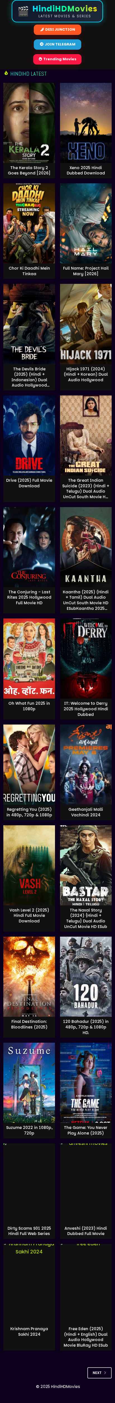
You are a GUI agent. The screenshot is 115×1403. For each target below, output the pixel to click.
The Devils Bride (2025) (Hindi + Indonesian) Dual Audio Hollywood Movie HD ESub (29, 380)
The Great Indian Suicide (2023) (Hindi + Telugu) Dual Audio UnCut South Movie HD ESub (85, 491)
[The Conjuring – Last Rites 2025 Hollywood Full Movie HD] (29, 547)
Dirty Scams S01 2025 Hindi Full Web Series (29, 1231)
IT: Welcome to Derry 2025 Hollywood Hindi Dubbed (86, 709)
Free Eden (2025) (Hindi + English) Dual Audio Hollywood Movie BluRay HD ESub (86, 1337)
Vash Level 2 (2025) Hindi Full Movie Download (29, 915)
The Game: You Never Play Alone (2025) (85, 1130)
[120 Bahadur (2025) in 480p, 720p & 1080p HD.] (86, 977)
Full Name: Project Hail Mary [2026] (86, 271)
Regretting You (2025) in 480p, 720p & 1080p (29, 812)
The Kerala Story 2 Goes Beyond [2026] (29, 170)
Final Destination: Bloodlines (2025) (29, 1024)
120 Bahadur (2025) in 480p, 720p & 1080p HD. (86, 1027)
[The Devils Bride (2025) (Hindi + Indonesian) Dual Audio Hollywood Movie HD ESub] (29, 324)
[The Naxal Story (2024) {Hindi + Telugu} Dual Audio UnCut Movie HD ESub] (86, 865)
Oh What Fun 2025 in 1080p (29, 706)
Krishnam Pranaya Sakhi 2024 (29, 1331)
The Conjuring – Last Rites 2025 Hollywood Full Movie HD (29, 597)
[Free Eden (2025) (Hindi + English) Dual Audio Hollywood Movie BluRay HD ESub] (86, 1284)
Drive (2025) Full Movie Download (29, 483)
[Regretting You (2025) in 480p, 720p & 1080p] (29, 765)
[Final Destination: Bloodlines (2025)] (29, 977)
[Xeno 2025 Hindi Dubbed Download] (86, 123)
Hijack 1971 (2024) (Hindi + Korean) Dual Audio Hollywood (86, 374)
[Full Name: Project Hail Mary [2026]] (86, 223)
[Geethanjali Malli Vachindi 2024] (86, 765)
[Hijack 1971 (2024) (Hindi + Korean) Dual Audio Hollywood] (86, 324)
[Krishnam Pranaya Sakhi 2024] (29, 1284)
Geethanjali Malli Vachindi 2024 (85, 812)
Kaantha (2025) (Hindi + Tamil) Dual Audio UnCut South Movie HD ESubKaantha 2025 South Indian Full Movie (86, 605)
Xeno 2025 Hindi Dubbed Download (86, 170)
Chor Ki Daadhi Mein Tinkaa (29, 271)
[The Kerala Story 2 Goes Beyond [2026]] (29, 123)
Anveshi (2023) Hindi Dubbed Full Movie (85, 1231)
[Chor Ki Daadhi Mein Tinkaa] (29, 223)
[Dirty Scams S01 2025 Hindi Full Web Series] (29, 1183)
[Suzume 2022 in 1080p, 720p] (29, 1083)
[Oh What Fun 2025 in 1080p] (29, 658)
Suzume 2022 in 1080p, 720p (29, 1130)
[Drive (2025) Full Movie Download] (29, 435)
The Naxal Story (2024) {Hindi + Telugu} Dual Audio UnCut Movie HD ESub (85, 918)
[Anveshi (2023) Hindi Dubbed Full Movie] (86, 1183)
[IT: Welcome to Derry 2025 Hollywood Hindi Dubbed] (86, 658)
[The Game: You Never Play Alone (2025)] (86, 1083)
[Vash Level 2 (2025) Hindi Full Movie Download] (29, 865)
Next (97, 1372)
